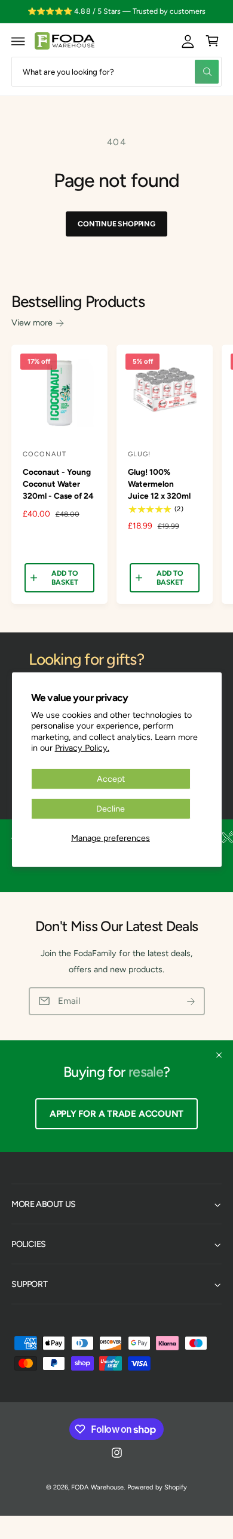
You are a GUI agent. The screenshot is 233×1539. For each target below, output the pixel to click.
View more (32, 322)
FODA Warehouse (97, 1487)
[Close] (219, 1054)
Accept (111, 778)
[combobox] (116, 71)
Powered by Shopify (156, 1487)
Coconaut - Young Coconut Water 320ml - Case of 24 (58, 483)
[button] (18, 41)
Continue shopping (116, 223)
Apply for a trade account (116, 1113)
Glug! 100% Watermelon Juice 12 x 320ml (159, 483)
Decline (110, 808)
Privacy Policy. (82, 747)
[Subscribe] (191, 1001)
